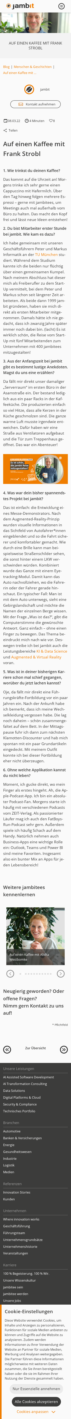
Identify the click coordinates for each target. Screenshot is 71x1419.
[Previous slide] (10, 974)
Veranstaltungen (15, 1253)
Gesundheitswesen (17, 1152)
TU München (46, 254)
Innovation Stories (16, 1192)
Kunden (9, 1199)
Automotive (12, 1131)
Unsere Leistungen (18, 1068)
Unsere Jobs (12, 1301)
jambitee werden (15, 1294)
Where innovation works (21, 1219)
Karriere (9, 1265)
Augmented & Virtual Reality (36, 657)
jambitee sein (13, 1287)
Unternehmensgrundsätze (23, 1240)
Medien (8, 1172)
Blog (6, 67)
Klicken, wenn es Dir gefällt (51, 121)
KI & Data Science (51, 651)
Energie (8, 1145)
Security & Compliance (20, 1104)
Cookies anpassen (33, 1412)
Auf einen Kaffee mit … (19, 73)
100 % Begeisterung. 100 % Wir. (26, 1273)
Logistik (8, 1165)
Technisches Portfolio (19, 1111)
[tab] (20, 974)
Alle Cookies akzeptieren (36, 1401)
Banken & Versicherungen (22, 1138)
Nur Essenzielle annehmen (36, 1388)
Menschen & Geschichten (33, 67)
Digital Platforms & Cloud (22, 1097)
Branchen (11, 1122)
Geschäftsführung (16, 1226)
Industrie (10, 1158)
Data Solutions (14, 1091)
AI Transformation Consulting (25, 1084)
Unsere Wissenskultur (19, 1280)
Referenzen (12, 1183)
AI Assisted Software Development (28, 1077)
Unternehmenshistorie (20, 1246)
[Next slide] (61, 974)
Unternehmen (14, 1210)
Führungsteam (14, 1233)
